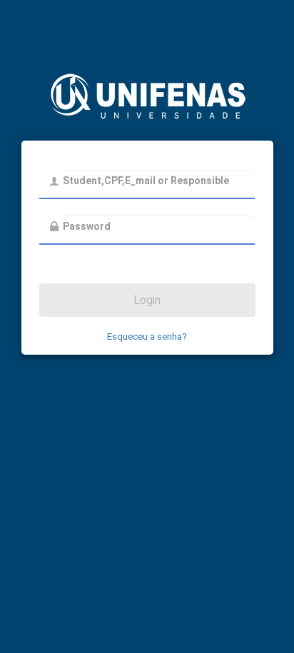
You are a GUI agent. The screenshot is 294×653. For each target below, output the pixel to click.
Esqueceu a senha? (147, 336)
